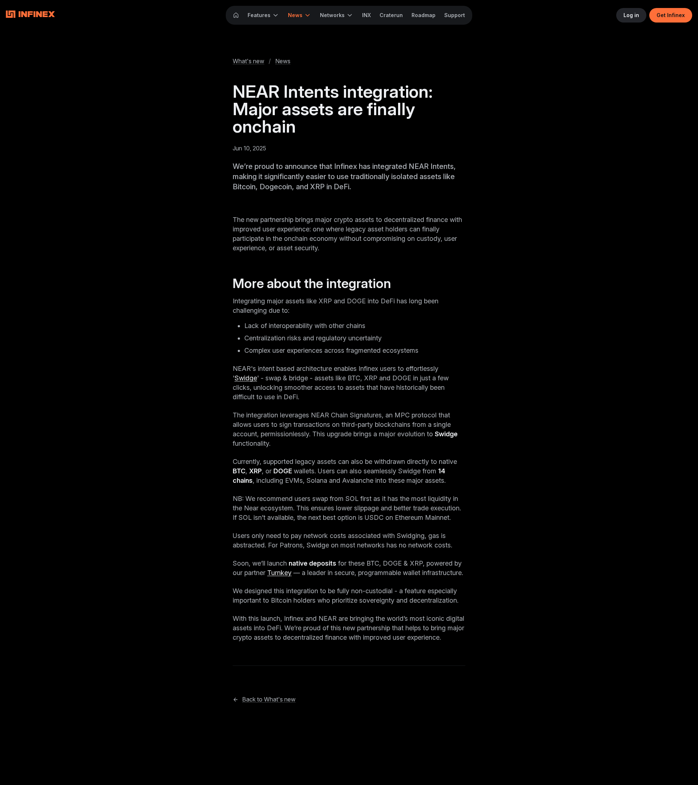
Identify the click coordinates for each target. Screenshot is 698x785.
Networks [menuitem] (332, 15)
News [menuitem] (295, 15)
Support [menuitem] (454, 15)
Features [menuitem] (259, 15)
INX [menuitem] (366, 15)
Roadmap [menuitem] (424, 15)
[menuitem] (236, 15)
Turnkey (279, 572)
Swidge (245, 378)
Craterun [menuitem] (391, 15)
